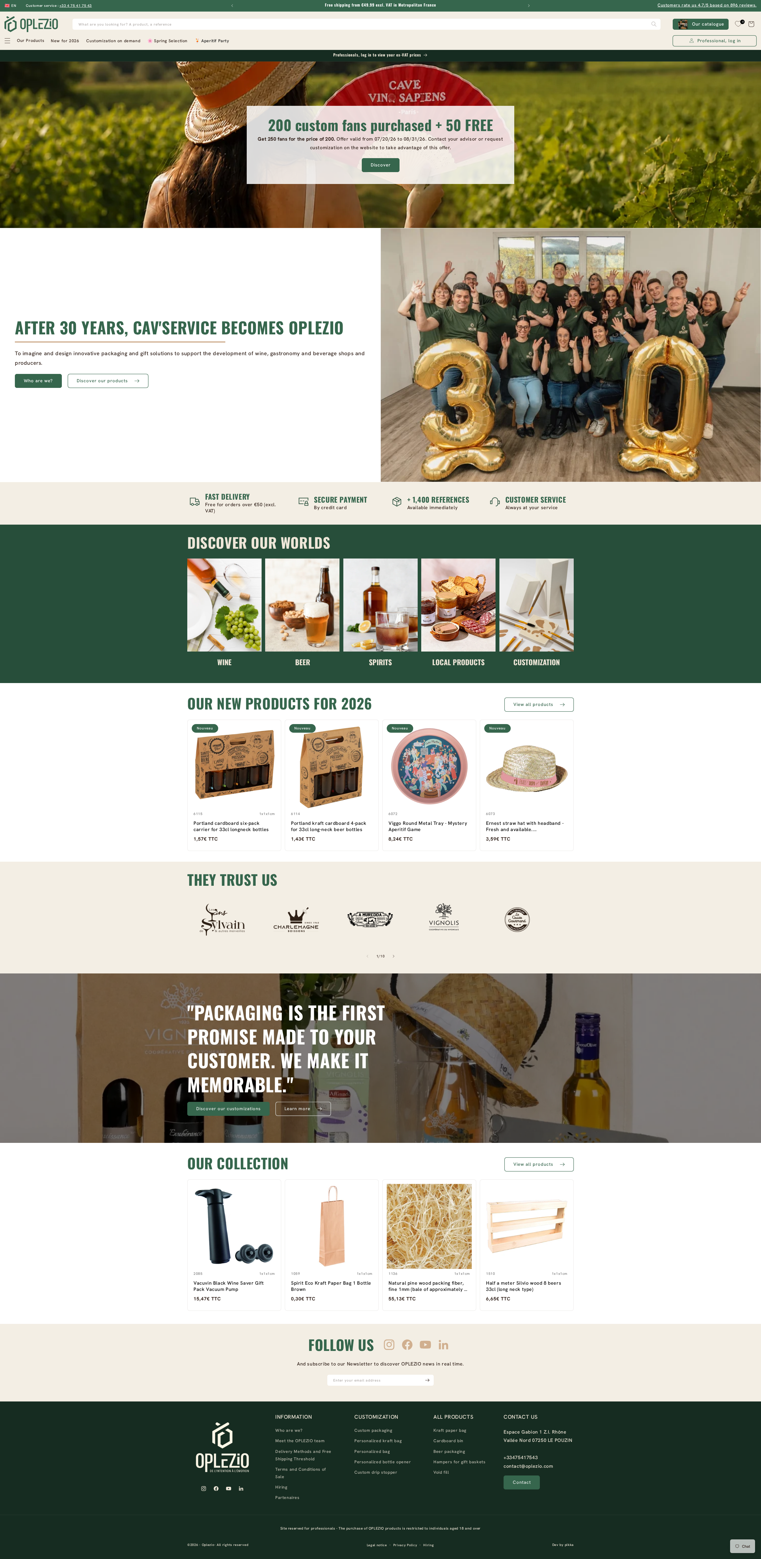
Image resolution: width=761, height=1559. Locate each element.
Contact (522, 1482)
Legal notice (377, 1545)
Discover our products (102, 381)
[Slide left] (367, 956)
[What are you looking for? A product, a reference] (654, 24)
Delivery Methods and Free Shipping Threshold (303, 1454)
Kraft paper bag (449, 1430)
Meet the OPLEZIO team (300, 1440)
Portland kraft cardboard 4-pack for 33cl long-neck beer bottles (329, 826)
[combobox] (367, 24)
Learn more (297, 1109)
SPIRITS (380, 662)
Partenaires (287, 1497)
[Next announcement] (528, 5)
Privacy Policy (405, 1545)
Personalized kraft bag (378, 1440)
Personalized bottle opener (382, 1461)
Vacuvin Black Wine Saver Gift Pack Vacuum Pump (229, 1286)
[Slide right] (393, 956)
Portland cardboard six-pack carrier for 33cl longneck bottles (231, 826)
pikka (569, 1545)
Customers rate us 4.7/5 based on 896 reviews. (707, 5)
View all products (533, 704)
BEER (302, 662)
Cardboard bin (448, 1440)
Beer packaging (449, 1451)
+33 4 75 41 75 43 (75, 5)
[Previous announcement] (232, 5)
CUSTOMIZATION (536, 662)
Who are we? (38, 381)
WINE (224, 662)
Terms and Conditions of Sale (300, 1472)
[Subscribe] (427, 1380)
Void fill (441, 1472)
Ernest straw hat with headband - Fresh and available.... (525, 826)
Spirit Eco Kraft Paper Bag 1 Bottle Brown (331, 1286)
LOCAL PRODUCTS (458, 662)
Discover (381, 165)
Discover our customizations (228, 1109)
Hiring (281, 1487)
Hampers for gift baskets (459, 1461)
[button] (24, 40)
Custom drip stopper (375, 1472)
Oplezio (208, 1545)
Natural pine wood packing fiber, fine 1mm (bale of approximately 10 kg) (429, 1286)
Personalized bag (372, 1451)
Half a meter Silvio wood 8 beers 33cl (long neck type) (523, 1286)
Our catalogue (708, 24)
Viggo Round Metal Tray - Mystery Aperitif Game (428, 826)
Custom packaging (373, 1430)
